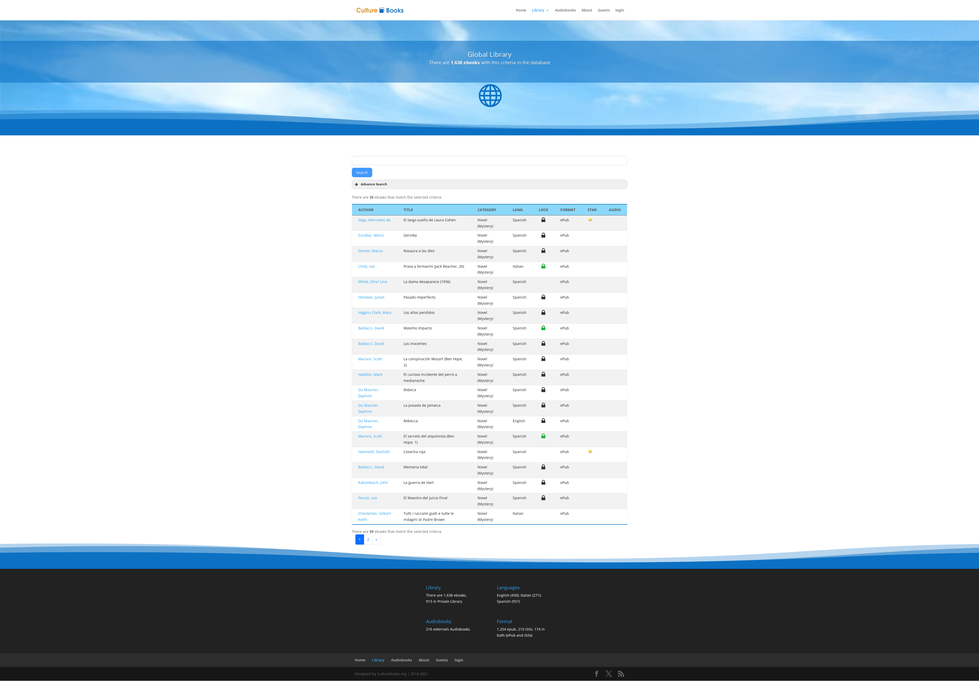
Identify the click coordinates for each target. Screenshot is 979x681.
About (587, 10)
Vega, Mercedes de (374, 219)
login (619, 10)
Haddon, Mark (370, 374)
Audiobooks (565, 10)
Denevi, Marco (370, 250)
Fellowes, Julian (371, 297)
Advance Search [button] (374, 184)
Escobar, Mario (371, 235)
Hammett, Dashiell (374, 451)
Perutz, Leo (367, 497)
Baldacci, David (371, 328)
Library (538, 10)
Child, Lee (366, 266)
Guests (604, 10)
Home (521, 10)
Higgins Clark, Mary (374, 312)
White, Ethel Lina (372, 281)
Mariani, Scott (370, 358)
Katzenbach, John (373, 482)
